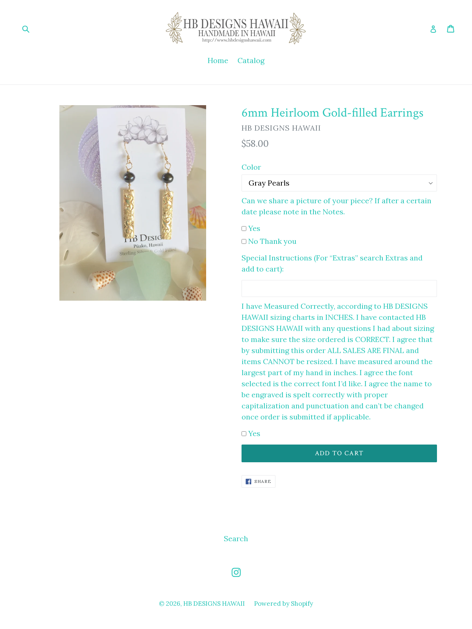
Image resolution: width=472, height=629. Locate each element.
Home (218, 60)
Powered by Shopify (283, 603)
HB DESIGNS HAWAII (214, 603)
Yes (254, 228)
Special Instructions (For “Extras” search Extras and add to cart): (332, 263)
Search (236, 538)
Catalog (250, 60)
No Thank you (272, 241)
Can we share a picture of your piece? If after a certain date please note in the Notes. (336, 206)
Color (251, 167)
